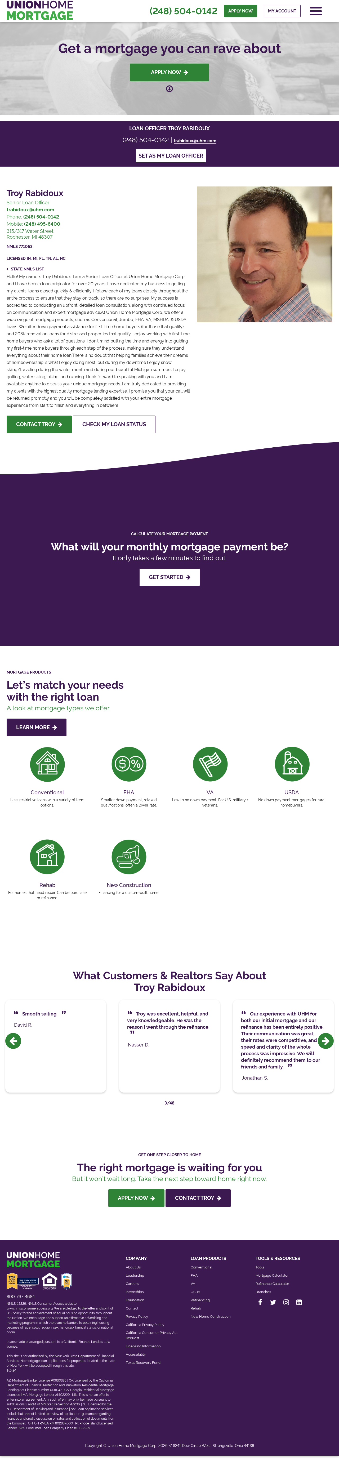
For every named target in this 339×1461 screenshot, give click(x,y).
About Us (133, 1267)
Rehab (196, 1308)
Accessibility (136, 1354)
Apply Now (167, 72)
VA (193, 1284)
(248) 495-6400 (42, 224)
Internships (135, 1292)
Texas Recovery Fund (143, 1363)
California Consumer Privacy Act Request (151, 1335)
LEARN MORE (34, 727)
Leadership (135, 1275)
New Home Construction (211, 1317)
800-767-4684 (21, 1296)
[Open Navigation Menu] (316, 11)
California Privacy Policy (145, 1325)
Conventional (201, 1267)
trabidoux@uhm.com (195, 140)
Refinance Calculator (272, 1284)
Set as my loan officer (171, 156)
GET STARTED (167, 577)
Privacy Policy (137, 1317)
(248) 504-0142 (183, 11)
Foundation (135, 1300)
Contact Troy (37, 424)
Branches (263, 1292)
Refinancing (200, 1300)
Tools (260, 1267)
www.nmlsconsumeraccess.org (30, 1308)
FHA (194, 1275)
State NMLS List (27, 269)
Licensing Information (143, 1346)
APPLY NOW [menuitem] (240, 11)
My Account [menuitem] (282, 11)
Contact (132, 1308)
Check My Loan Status (114, 424)
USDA (195, 1292)
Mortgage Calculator (272, 1275)
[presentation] (13, 1041)
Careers (132, 1284)
